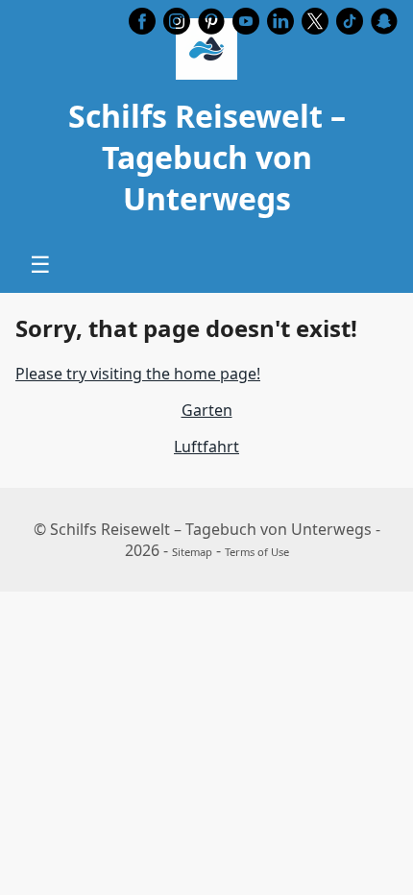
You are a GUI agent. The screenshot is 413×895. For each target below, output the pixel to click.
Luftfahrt (206, 446)
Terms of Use (257, 551)
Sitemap (192, 551)
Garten (207, 410)
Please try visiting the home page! (137, 373)
